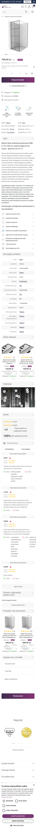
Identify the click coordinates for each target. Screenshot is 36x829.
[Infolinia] (22, 6)
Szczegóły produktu (11, 254)
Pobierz (21, 312)
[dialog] (18, 806)
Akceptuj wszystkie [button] (18, 816)
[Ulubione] (26, 6)
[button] (33, 6)
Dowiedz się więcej (7, 797)
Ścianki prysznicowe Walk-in (13, 16)
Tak (20, 286)
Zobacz (27, 2)
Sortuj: (9, 443)
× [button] (33, 785)
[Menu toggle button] (32, 11)
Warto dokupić (9, 337)
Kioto (23, 123)
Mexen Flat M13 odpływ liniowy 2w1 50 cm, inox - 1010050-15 (9, 361)
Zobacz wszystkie (18, 750)
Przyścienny (11, 132)
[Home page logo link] (7, 7)
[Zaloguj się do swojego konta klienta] (29, 6)
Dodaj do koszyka (18, 80)
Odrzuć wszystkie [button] (18, 821)
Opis (5, 138)
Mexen (8, 123)
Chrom (12, 129)
